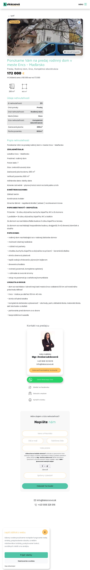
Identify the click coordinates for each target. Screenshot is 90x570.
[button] (80, 37)
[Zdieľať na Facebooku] (79, 22)
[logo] (11, 4)
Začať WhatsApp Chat (45, 380)
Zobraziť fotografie (73, 52)
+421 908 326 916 (46, 504)
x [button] (45, 532)
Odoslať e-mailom (40, 393)
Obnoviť (45, 470)
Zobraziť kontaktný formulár (45, 370)
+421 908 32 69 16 (45, 361)
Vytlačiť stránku (39, 400)
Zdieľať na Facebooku (41, 387)
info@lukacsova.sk (45, 364)
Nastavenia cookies (26, 561)
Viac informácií (10, 566)
